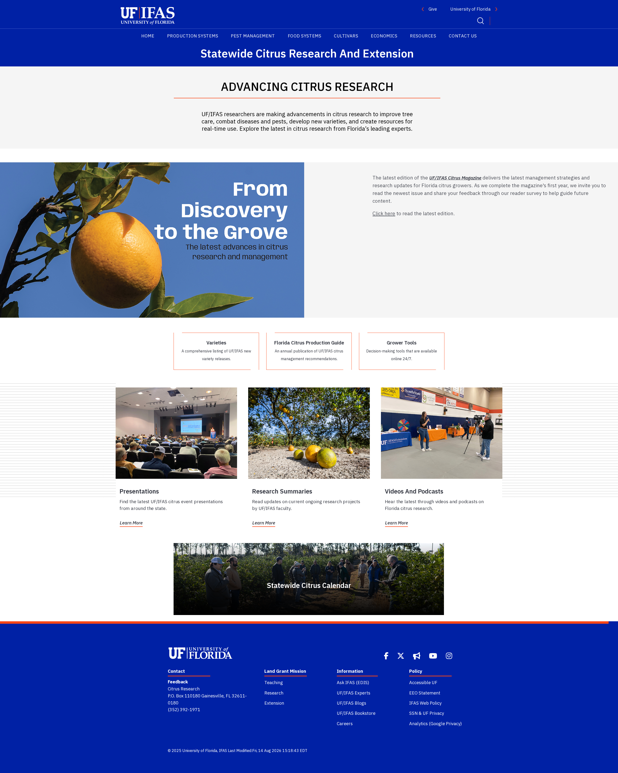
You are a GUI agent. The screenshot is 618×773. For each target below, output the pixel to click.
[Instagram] (449, 655)
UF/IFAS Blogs (351, 703)
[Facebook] (386, 655)
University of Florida (470, 9)
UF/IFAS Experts (353, 693)
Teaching (273, 682)
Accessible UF (423, 682)
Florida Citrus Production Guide (309, 350)
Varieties (216, 350)
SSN (413, 713)
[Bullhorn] (417, 655)
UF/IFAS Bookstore (356, 713)
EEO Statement (424, 693)
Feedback (178, 682)
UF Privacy (433, 713)
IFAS (223, 750)
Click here (383, 213)
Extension (274, 703)
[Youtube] (433, 655)
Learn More (131, 523)
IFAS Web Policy (425, 703)
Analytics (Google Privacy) (435, 723)
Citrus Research (184, 689)
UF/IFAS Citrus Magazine (455, 178)
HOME (147, 36)
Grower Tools (401, 350)
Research (273, 693)
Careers (345, 723)
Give (432, 9)
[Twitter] (401, 655)
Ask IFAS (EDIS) (353, 682)
